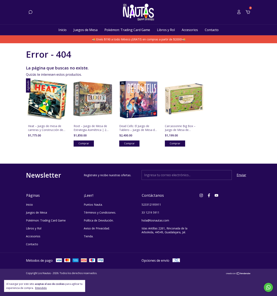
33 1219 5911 (150, 212)
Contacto (212, 30)
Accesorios (190, 30)
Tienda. (88, 236)
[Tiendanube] (238, 273)
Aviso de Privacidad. (97, 228)
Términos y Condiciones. (100, 212)
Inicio (62, 30)
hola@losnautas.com (155, 220)
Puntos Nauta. (93, 204)
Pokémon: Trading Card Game (127, 30)
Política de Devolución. (99, 220)
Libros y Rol (166, 30)
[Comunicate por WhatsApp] (268, 287)
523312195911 (151, 204)
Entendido (41, 288)
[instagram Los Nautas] (201, 195)
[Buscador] (30, 12)
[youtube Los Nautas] (216, 195)
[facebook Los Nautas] (209, 195)
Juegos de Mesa (85, 30)
